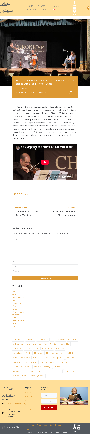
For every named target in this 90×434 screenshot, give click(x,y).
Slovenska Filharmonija (42, 367)
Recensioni (15, 326)
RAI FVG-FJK (17, 362)
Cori (52, 339)
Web (14, 306)
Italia (34, 344)
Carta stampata (18, 297)
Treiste (59, 371)
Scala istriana (17, 367)
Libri (14, 323)
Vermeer (16, 376)
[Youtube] (74, 8)
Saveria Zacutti (64, 362)
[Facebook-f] (74, 2)
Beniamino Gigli (18, 339)
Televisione (17, 303)
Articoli (15, 318)
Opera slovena (25, 358)
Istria (28, 344)
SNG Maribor (58, 367)
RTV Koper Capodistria (48, 362)
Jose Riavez (54, 344)
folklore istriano (18, 344)
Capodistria (30, 339)
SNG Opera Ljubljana (20, 371)
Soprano (33, 371)
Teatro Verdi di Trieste (46, 371)
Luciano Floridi (47, 348)
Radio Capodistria (57, 358)
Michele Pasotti (18, 353)
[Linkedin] (74, 10)
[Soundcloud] (74, 5)
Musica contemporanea (54, 353)
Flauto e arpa (72, 339)
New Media (70, 353)
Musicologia (16, 315)
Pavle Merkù (37, 358)
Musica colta (38, 353)
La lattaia (28, 348)
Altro (13, 292)
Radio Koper (70, 358)
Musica (24, 92)
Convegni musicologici (21, 320)
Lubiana (36, 348)
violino (24, 376)
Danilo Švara (60, 339)
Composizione (18, 312)
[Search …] (88, 8)
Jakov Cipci (43, 344)
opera (15, 358)
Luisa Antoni (23, 88)
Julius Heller (65, 344)
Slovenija (28, 367)
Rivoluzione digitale (30, 362)
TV (73, 371)
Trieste (66, 371)
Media (19, 92)
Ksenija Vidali (17, 348)
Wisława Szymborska (36, 376)
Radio (15, 300)
